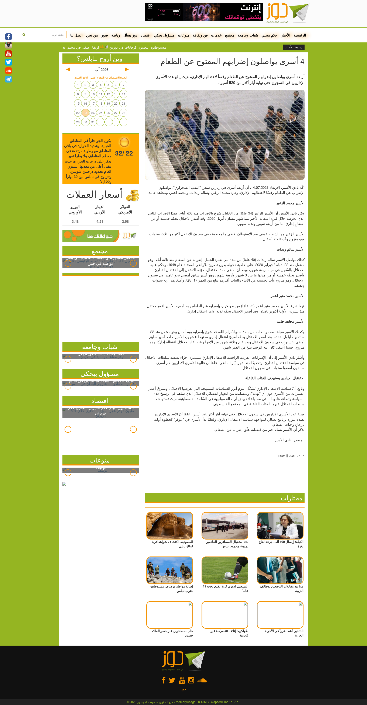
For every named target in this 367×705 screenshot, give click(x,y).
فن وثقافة (200, 35)
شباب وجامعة (248, 35)
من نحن (92, 35)
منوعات (183, 35)
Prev (68, 263)
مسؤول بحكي (164, 35)
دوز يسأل (130, 35)
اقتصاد (146, 35)
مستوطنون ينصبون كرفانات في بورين (156, 47)
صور (104, 35)
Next (133, 263)
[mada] (204, 10)
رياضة (115, 35)
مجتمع (229, 35)
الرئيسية (300, 35)
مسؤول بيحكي (99, 373)
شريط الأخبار (293, 47)
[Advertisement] (100, 308)
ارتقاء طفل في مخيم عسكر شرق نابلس (87, 47)
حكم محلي (269, 35)
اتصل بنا (76, 35)
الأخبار (285, 35)
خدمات (216, 35)
